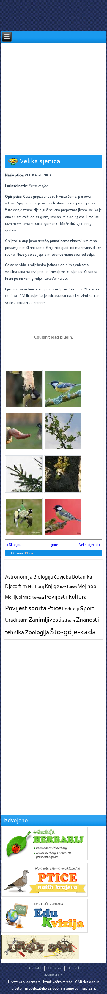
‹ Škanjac (14, 544)
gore (53, 544)
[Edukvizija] (44, 931)
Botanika (82, 576)
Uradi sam (16, 620)
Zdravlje (68, 620)
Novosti (38, 597)
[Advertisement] (53, 96)
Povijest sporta (25, 608)
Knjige (52, 586)
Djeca (11, 586)
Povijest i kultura (66, 596)
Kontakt (34, 968)
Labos (72, 586)
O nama (54, 968)
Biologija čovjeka (52, 576)
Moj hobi (87, 586)
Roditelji (70, 608)
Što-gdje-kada (73, 631)
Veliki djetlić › (89, 544)
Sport (87, 608)
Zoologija (37, 632)
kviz (63, 586)
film (22, 586)
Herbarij (36, 586)
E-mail (74, 968)
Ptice (29, 553)
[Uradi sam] (40, 958)
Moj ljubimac (18, 597)
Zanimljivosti (45, 619)
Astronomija (18, 576)
